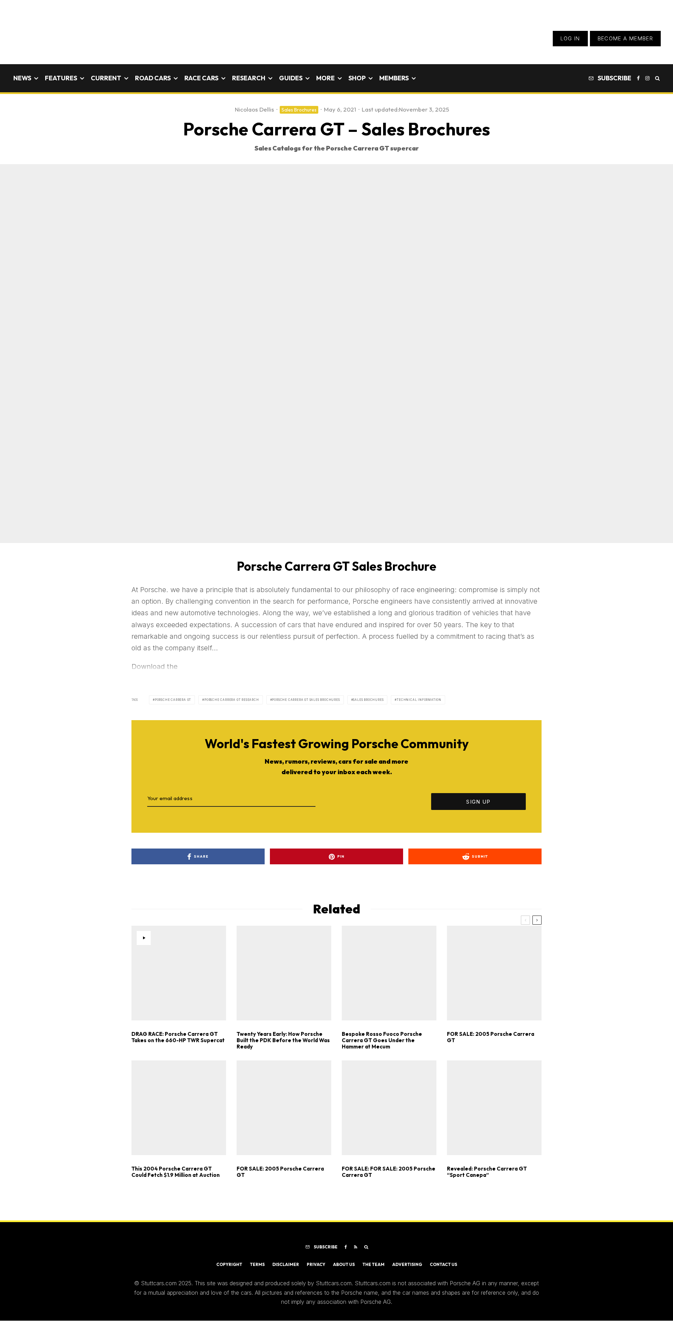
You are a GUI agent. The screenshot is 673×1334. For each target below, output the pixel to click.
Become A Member (625, 38)
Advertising (407, 1264)
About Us (344, 1264)
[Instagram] (647, 78)
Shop (357, 78)
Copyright (229, 1264)
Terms (257, 1264)
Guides (290, 78)
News (22, 78)
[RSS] (356, 1247)
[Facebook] (638, 78)
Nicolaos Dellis (254, 109)
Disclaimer (285, 1264)
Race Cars (201, 78)
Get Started (336, 940)
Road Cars (153, 78)
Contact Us (443, 1264)
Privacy (316, 1264)
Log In (570, 38)
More (325, 78)
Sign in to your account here (368, 966)
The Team (373, 1264)
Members (394, 78)
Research (248, 78)
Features (61, 78)
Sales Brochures (299, 110)
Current (106, 78)
